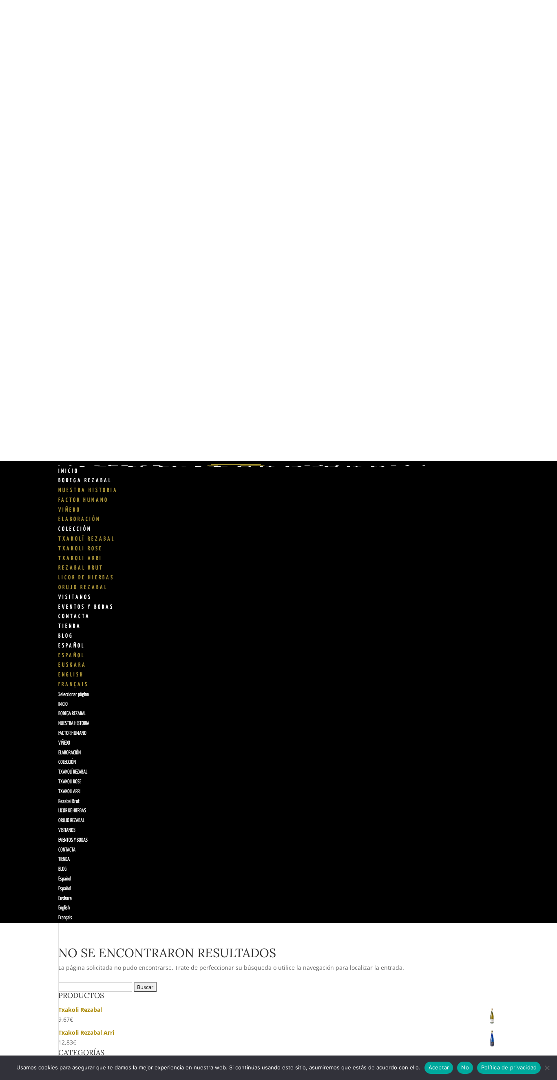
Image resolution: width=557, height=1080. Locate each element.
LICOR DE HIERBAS (86, 578)
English (71, 675)
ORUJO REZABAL (83, 587)
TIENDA (69, 626)
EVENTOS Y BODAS (86, 607)
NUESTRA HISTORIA (88, 490)
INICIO (68, 471)
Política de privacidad (509, 1067)
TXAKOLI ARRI (80, 558)
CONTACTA (74, 616)
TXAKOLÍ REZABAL (86, 539)
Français (73, 684)
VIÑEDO (69, 510)
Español (71, 646)
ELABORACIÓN (79, 519)
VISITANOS (75, 597)
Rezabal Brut (81, 568)
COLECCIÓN (74, 529)
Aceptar (439, 1067)
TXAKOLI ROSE (80, 549)
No (465, 1067)
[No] (547, 1068)
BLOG (65, 636)
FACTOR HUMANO (83, 500)
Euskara (72, 665)
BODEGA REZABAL (85, 480)
